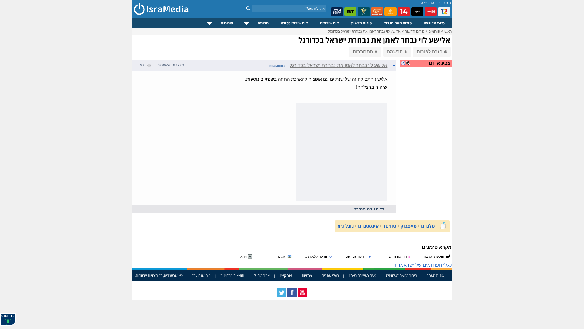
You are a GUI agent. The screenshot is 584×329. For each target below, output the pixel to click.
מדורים (263, 23)
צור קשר (286, 275)
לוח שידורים (329, 23)
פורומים (227, 23)
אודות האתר (435, 275)
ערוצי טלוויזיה (435, 23)
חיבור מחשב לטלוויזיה (401, 275)
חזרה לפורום (430, 51)
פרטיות (307, 275)
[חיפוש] (248, 8)
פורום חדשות (361, 23)
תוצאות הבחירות (232, 275)
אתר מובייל (262, 275)
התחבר (444, 2)
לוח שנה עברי (200, 275)
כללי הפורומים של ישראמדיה (422, 264)
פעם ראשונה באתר (362, 275)
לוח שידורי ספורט (294, 23)
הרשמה (427, 2)
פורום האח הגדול (398, 23)
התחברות (363, 51)
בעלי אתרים (330, 275)
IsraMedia (277, 66)
